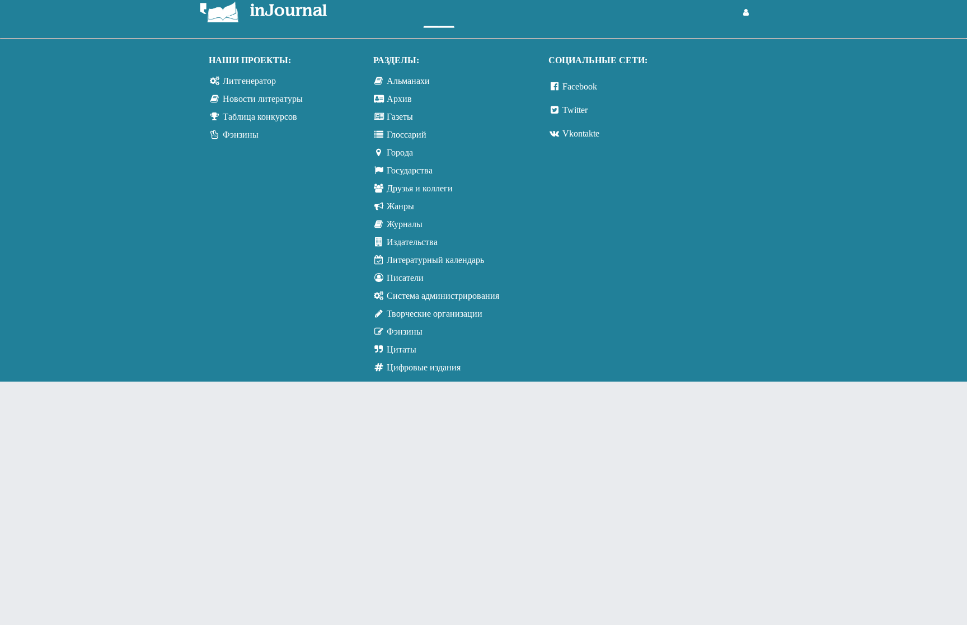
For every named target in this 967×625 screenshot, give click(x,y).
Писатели (405, 278)
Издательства (412, 242)
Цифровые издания (424, 367)
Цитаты (401, 349)
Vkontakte (580, 133)
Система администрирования (443, 295)
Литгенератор (249, 81)
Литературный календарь (435, 260)
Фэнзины (241, 134)
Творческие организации (434, 313)
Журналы (405, 224)
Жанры (400, 206)
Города (400, 152)
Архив (399, 99)
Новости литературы (263, 99)
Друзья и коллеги (420, 188)
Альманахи (408, 81)
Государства (410, 170)
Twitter (575, 110)
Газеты (400, 116)
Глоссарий (406, 134)
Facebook (579, 86)
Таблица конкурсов (260, 116)
